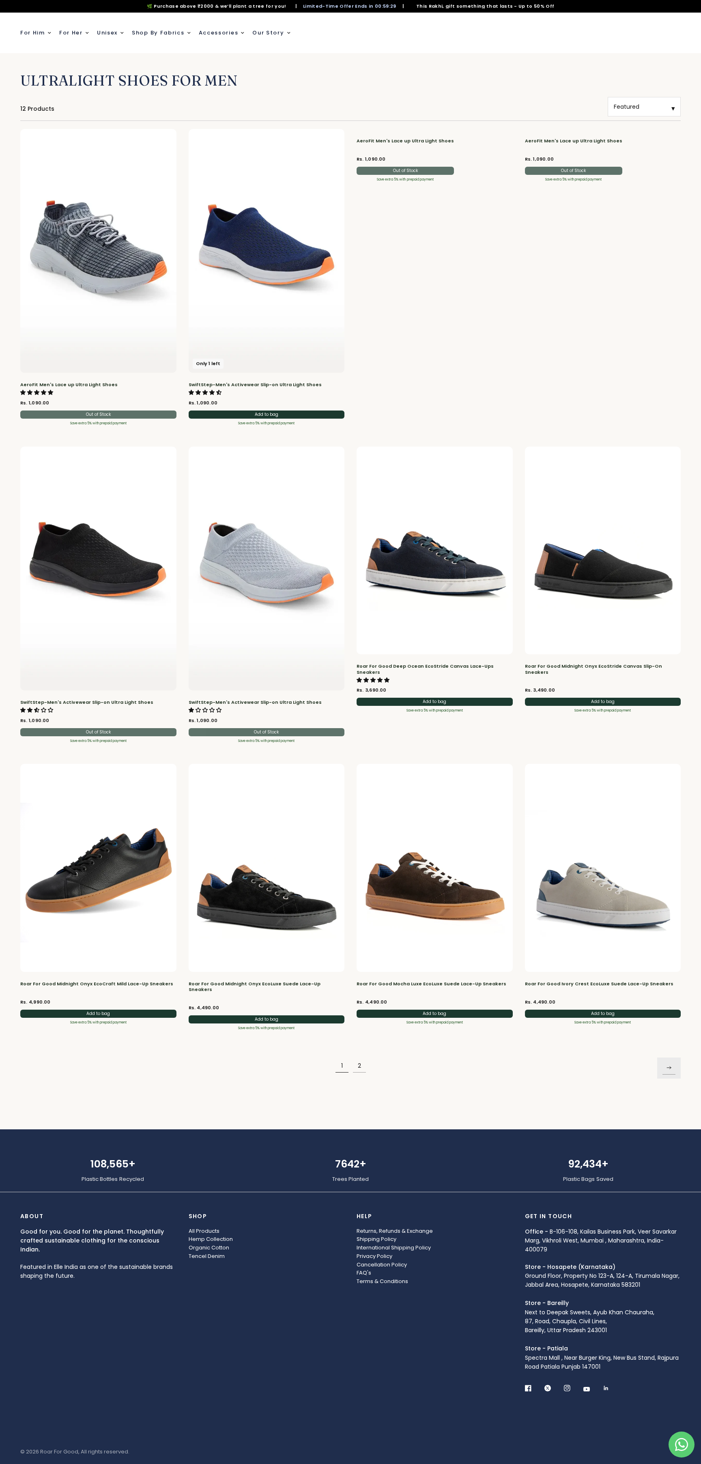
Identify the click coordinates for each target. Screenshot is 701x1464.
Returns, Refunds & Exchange (395, 1231)
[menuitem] (37, 33)
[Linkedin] (612, 1388)
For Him (32, 33)
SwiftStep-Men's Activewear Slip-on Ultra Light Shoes (255, 384)
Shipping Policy (376, 1239)
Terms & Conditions (382, 1281)
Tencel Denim (207, 1256)
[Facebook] (534, 1388)
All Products (204, 1231)
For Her (71, 33)
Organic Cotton (209, 1247)
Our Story (268, 33)
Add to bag (266, 414)
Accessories (219, 33)
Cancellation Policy (382, 1264)
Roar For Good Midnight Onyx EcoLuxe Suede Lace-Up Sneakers (254, 987)
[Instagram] (573, 1388)
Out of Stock (98, 414)
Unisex (107, 33)
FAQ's (364, 1273)
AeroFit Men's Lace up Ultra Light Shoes (69, 384)
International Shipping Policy (394, 1247)
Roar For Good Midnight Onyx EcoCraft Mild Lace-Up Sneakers (96, 984)
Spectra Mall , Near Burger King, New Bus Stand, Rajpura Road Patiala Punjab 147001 (602, 1357)
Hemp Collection (211, 1239)
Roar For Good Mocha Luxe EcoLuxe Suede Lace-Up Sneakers (431, 984)
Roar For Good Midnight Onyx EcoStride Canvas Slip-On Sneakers (593, 669)
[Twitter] (553, 1388)
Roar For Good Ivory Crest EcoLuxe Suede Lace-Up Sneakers (599, 984)
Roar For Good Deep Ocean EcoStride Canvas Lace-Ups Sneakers (425, 669)
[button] (37, 392)
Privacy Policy (374, 1256)
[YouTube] (592, 1389)
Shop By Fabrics (158, 33)
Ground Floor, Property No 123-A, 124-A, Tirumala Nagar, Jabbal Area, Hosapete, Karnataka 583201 (602, 1276)
